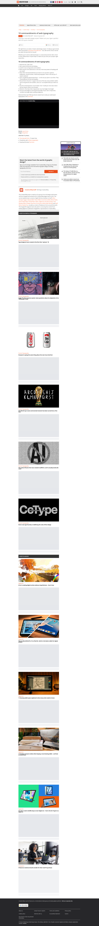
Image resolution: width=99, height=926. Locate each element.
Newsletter (56, 45)
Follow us (49, 45)
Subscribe (65, 2)
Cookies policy (22, 913)
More (49, 5)
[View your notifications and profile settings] (75, 2)
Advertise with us (38, 913)
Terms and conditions (54, 910)
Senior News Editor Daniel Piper (27, 201)
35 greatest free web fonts (34, 50)
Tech (35, 5)
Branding (33, 29)
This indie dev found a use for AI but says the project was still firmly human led (71, 159)
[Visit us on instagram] (55, 2)
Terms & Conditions (45, 179)
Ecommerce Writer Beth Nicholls (44, 203)
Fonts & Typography (41, 29)
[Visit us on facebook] (51, 2)
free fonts (31, 142)
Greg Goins (25, 133)
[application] (38, 113)
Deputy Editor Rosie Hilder (34, 200)
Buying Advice (42, 5)
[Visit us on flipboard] (62, 2)
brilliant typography (33, 140)
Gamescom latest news (45, 25)
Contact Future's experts (39, 910)
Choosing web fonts (24, 138)
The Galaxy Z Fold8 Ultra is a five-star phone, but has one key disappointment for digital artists (71, 173)
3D (31, 5)
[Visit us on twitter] (53, 2)
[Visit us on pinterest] (59, 2)
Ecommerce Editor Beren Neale (49, 200)
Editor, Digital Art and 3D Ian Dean (44, 201)
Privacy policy (68, 910)
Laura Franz (25, 131)
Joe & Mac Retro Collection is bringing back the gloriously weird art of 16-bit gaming (70, 166)
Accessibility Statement (55, 913)
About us (21, 910)
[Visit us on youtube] (57, 2)
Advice (20, 36)
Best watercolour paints (75, 25)
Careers (66, 913)
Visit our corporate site (67, 901)
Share (22, 45)
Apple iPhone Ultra (31, 25)
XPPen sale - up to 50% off (60, 25)
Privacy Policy (53, 179)
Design (27, 5)
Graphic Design (26, 29)
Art (22, 5)
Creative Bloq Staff (28, 36)
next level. (30, 96)
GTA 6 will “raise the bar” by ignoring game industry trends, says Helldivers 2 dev (71, 153)
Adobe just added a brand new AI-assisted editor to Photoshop (71, 180)
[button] (79, 2)
